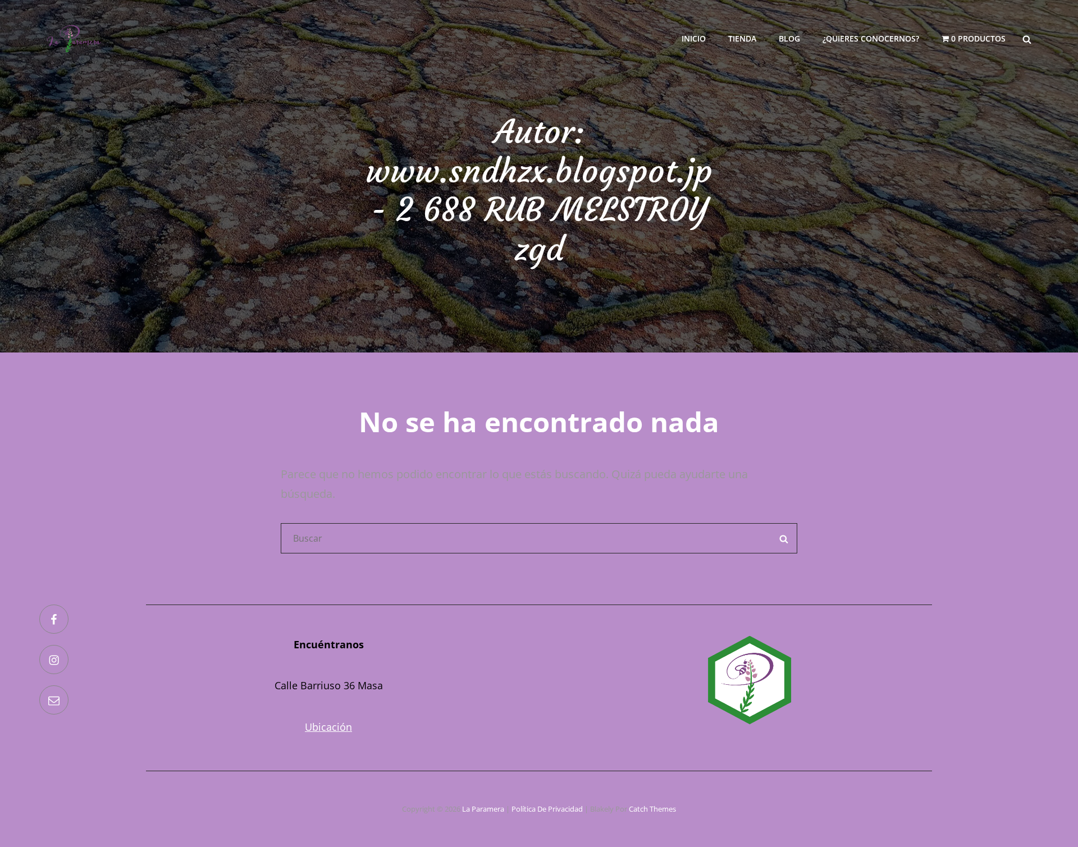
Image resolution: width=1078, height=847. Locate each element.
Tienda (742, 38)
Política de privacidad (547, 809)
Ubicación (328, 727)
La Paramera (483, 809)
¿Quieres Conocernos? (871, 38)
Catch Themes (652, 809)
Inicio (694, 38)
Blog (789, 38)
